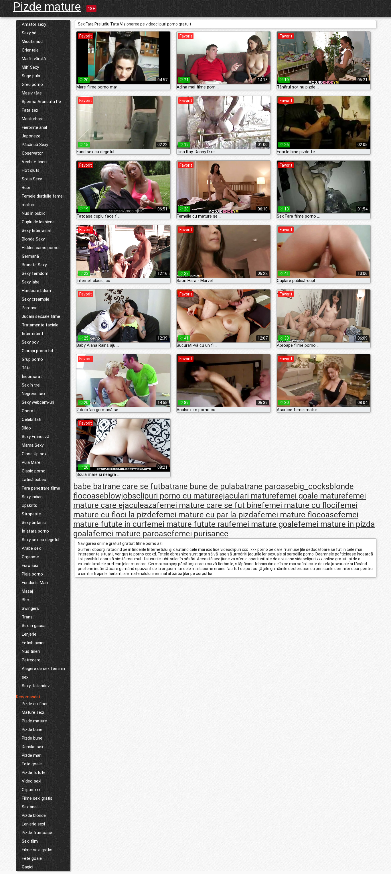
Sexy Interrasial (36, 230)
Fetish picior (33, 642)
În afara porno (35, 531)
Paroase (29, 307)
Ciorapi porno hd (37, 350)
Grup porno (32, 359)
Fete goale (32, 763)
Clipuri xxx (31, 789)
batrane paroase (264, 486)
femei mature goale (263, 524)
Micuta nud (32, 41)
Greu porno (32, 84)
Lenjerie (29, 634)
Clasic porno (34, 471)
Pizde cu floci (34, 703)
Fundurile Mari (35, 582)
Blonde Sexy (33, 239)
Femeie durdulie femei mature (43, 200)
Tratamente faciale (40, 325)
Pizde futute (34, 772)
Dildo (26, 428)
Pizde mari (32, 755)
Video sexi (31, 781)
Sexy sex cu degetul (40, 539)
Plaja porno (32, 574)
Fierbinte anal (34, 127)
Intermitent (32, 333)
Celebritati (31, 419)
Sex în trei (31, 385)
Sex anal (29, 806)
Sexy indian (32, 496)
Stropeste (31, 514)
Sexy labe (31, 282)
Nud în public (34, 213)
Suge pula (31, 75)
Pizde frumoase (37, 832)
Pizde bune (32, 729)
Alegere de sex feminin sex (43, 673)
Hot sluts (31, 170)
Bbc (25, 599)
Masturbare (33, 118)
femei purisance (199, 533)
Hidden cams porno (40, 247)
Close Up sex (34, 453)
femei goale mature (310, 495)
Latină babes (34, 479)
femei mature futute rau (186, 524)
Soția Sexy (32, 179)
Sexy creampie (35, 299)
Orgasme (30, 556)
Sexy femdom (35, 273)
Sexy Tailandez (36, 685)
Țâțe (26, 367)
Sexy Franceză (35, 436)
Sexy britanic (34, 522)
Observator (32, 153)
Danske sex (32, 746)
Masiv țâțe (32, 93)
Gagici (27, 867)
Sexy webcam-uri (38, 402)
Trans (27, 617)
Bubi (26, 187)
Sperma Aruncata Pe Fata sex (41, 106)
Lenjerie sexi (33, 824)
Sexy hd (29, 33)
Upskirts (29, 505)
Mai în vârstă (34, 58)
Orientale (30, 50)
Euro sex (30, 565)
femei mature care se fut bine (209, 505)
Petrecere (31, 660)
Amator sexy (34, 24)
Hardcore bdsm (36, 290)
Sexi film (30, 841)
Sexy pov (30, 342)
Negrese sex (33, 393)
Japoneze (31, 136)
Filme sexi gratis (37, 798)
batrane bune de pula (198, 486)
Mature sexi (33, 712)
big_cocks (311, 486)
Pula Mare (31, 462)
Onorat (28, 410)
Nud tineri (31, 651)
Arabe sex (31, 548)
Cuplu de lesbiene (38, 221)
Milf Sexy (30, 67)
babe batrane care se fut (117, 486)
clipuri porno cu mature (177, 495)
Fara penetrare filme (41, 488)
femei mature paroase (132, 533)
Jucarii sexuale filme (41, 316)
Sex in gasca (34, 625)
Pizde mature (47, 6)
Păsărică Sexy (35, 144)
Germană (30, 256)
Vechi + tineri (34, 161)
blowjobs (120, 495)
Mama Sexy (33, 445)
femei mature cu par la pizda (207, 514)
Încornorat (32, 376)
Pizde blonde (34, 815)
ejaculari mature (247, 495)
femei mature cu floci (299, 505)
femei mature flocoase (298, 514)
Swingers (30, 608)
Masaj (27, 591)
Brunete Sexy (34, 264)
